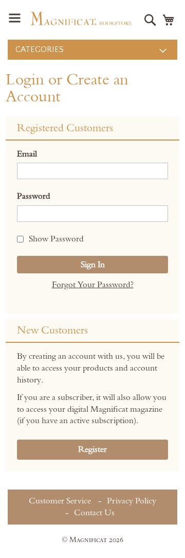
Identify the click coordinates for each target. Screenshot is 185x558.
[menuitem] (92, 50)
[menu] (92, 49)
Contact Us (94, 513)
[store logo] (81, 18)
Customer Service (60, 501)
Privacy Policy (131, 501)
